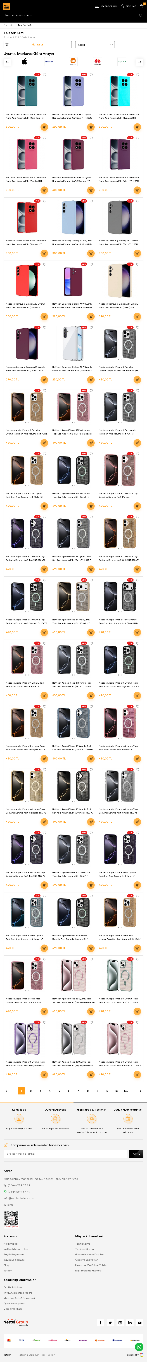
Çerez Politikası (13, 1309)
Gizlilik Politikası (13, 1287)
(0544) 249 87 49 (19, 1185)
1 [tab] (118, 169)
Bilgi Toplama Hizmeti (88, 1270)
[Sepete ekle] (44, 127)
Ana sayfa (8, 25)
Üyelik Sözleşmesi (14, 1303)
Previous (7, 62)
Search (140, 15)
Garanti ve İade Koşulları (89, 1254)
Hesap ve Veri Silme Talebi (90, 1265)
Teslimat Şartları (85, 1249)
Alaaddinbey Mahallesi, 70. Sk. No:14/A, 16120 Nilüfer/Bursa (41, 1179)
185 (116, 1091)
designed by (133, 1355)
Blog (6, 1265)
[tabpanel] (120, 154)
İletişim (8, 1204)
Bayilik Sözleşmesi (14, 1260)
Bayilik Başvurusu (14, 1254)
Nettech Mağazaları (16, 1249)
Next (139, 62)
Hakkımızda (11, 1243)
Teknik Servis (82, 1243)
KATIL (136, 1154)
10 (107, 1091)
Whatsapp (139, 1347)
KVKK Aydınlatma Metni (18, 1292)
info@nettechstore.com (19, 1198)
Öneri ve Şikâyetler (86, 1260)
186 (126, 1091)
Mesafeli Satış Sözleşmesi (19, 1298)
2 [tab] (121, 169)
